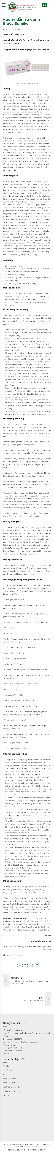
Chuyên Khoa (8, 1070)
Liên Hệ (6, 1095)
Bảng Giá (6, 1074)
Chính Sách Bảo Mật (36, 1150)
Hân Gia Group (33, 1146)
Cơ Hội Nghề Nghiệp (11, 1091)
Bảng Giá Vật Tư (9, 1083)
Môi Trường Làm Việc (11, 1087)
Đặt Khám (7, 1066)
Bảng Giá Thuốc (9, 1079)
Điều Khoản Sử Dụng (16, 1150)
